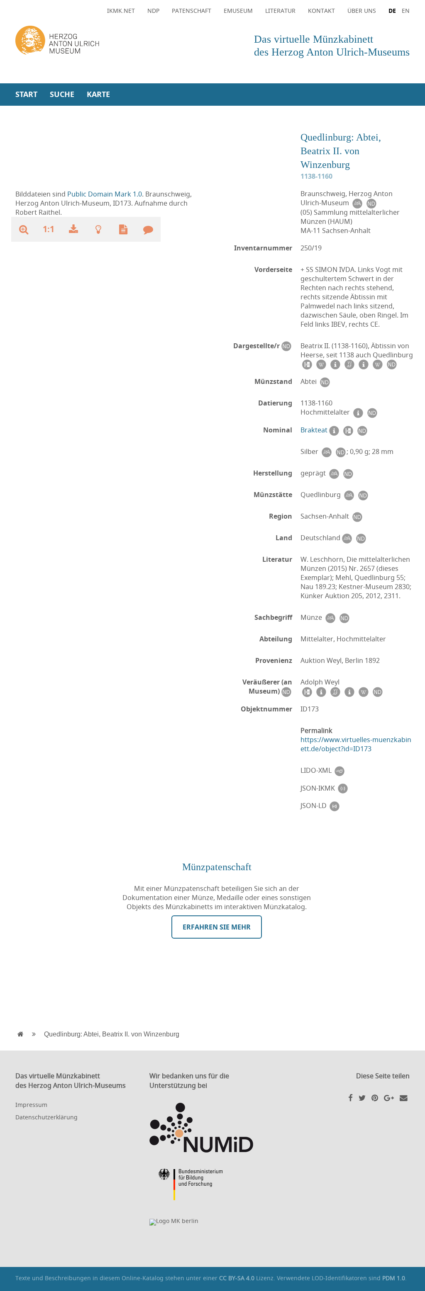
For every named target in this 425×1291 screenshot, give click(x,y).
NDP (153, 11)
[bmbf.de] (212, 1186)
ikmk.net (121, 11)
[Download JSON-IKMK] (343, 788)
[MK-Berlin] (212, 1222)
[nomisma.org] (357, 203)
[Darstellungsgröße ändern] (23, 229)
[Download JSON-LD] (334, 806)
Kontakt (321, 11)
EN (406, 11)
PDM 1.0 (393, 1278)
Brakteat (313, 429)
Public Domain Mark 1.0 (104, 194)
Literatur (280, 11)
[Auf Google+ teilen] (389, 1098)
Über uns (361, 11)
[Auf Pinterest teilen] (374, 1098)
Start (26, 94)
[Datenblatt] (123, 229)
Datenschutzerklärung (46, 1117)
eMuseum (238, 11)
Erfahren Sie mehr (217, 927)
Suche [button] (62, 94)
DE (392, 11)
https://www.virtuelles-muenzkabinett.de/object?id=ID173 (355, 744)
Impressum (31, 1105)
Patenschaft (191, 11)
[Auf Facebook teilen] (350, 1098)
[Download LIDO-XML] (339, 770)
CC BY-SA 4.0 (236, 1278)
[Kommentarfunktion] (148, 229)
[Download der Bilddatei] (73, 229)
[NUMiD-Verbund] (212, 1128)
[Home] (111, 40)
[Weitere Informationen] (98, 229)
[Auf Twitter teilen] (362, 1098)
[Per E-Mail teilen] (404, 1098)
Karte (98, 94)
